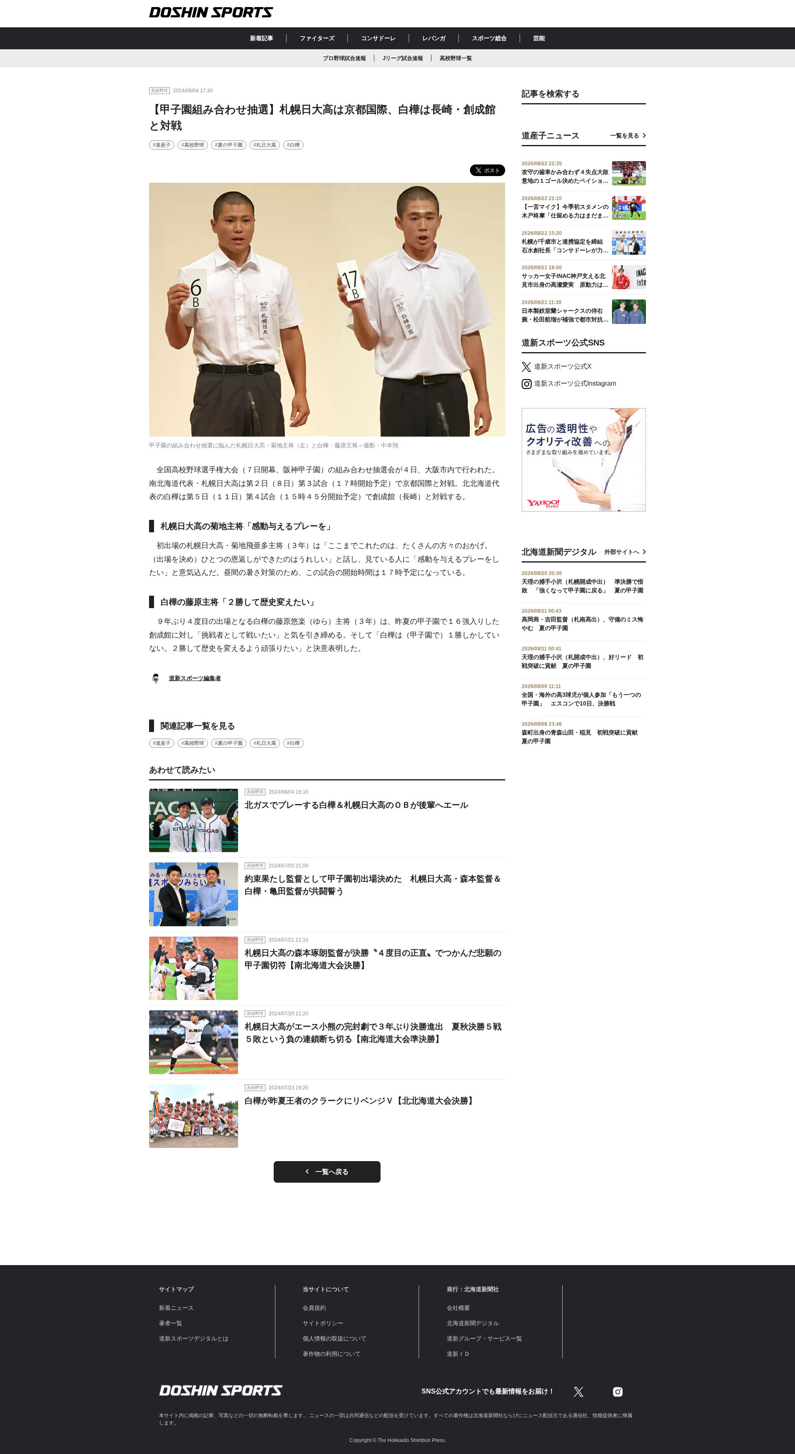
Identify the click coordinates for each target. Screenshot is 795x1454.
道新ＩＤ (458, 1353)
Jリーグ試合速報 (403, 58)
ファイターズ (317, 38)
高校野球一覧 (456, 58)
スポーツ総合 (489, 38)
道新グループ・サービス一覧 (484, 1338)
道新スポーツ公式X (563, 366)
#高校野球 (192, 145)
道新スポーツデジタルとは (194, 1338)
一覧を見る (624, 135)
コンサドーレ (378, 38)
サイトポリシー (323, 1323)
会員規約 (314, 1307)
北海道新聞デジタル (473, 1323)
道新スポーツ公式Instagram (575, 383)
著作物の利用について (332, 1353)
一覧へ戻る (332, 1171)
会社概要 (458, 1307)
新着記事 (261, 38)
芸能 (539, 38)
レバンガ (434, 38)
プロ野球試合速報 (344, 58)
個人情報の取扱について (334, 1338)
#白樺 (293, 145)
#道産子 (162, 145)
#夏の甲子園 (229, 145)
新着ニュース (176, 1307)
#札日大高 (264, 145)
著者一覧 (170, 1323)
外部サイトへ (622, 552)
